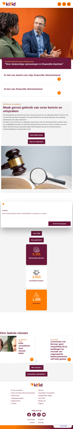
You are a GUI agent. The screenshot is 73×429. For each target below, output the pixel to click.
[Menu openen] (69, 4)
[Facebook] (29, 415)
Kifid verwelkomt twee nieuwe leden (24, 348)
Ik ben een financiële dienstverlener (23, 89)
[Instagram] (39, 415)
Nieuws (40, 390)
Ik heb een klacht (17, 390)
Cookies (41, 419)
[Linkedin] (34, 415)
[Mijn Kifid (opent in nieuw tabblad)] (59, 4)
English (40, 403)
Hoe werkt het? (36, 240)
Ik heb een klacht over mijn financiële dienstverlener (32, 75)
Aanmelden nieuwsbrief (46, 393)
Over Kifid (36, 233)
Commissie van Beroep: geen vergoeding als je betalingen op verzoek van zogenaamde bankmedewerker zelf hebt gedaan (58, 350)
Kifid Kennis (15, 395)
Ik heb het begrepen (59, 223)
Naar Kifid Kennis (36, 135)
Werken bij (42, 401)
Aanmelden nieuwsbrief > (36, 374)
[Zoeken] (64, 4)
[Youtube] (44, 415)
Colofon (32, 422)
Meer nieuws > (36, 367)
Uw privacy (31, 419)
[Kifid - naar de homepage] (8, 3)
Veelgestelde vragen (45, 395)
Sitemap (41, 422)
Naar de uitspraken (36, 142)
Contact (13, 403)
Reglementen (15, 401)
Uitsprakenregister (17, 398)
